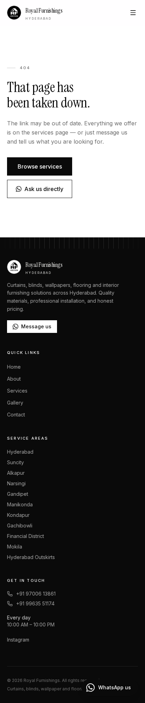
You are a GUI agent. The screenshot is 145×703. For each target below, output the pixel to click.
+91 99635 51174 (35, 603)
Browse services (40, 166)
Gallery (15, 403)
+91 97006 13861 (36, 594)
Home (14, 367)
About (14, 379)
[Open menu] (133, 12)
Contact (16, 415)
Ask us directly (43, 188)
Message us (36, 326)
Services (17, 391)
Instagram (18, 640)
